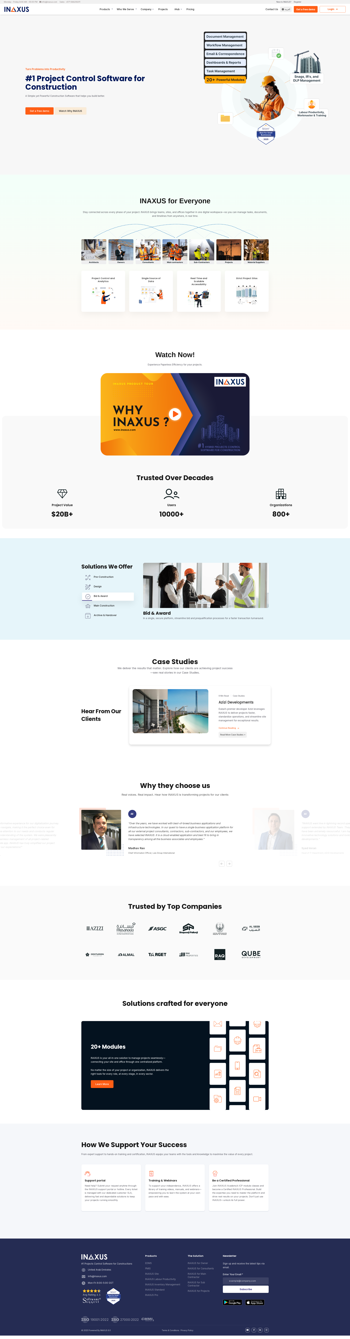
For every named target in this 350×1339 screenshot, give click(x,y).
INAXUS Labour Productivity (160, 1279)
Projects (163, 9)
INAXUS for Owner (198, 1263)
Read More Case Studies (231, 734)
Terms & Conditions (170, 1330)
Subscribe (246, 1289)
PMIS (148, 1268)
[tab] (108, 577)
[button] (221, 864)
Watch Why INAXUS (70, 110)
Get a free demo (305, 9)
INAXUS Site (152, 1273)
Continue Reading (227, 728)
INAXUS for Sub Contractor (196, 1284)
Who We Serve (125, 9)
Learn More (102, 1084)
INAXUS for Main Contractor (197, 1275)
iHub (177, 9)
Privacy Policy (187, 1330)
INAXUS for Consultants (201, 1268)
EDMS (148, 1263)
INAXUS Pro (151, 1295)
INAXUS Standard (154, 1289)
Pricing (190, 9)
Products (105, 9)
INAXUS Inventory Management (162, 1284)
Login (331, 9)
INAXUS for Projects (199, 1291)
